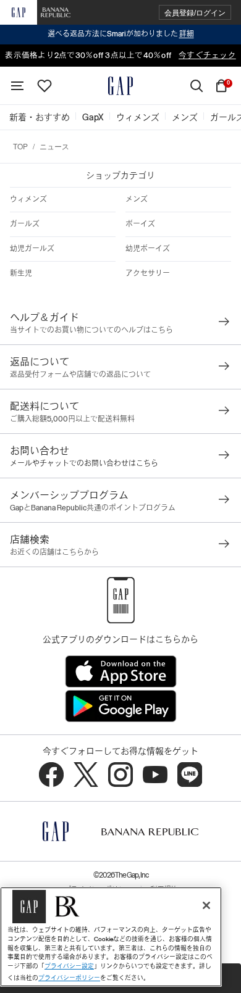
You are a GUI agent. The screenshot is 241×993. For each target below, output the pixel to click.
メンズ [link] (185, 117)
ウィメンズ (28, 199)
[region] (111, 937)
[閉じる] (206, 905)
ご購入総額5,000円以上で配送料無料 (72, 419)
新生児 (21, 273)
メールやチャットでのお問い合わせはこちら (84, 463)
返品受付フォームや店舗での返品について (80, 374)
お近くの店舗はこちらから (54, 552)
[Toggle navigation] (17, 85)
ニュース (54, 146)
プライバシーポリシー (69, 977)
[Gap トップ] (120, 86)
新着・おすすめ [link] (39, 117)
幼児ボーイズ (147, 248)
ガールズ (25, 224)
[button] (194, 13)
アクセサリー (147, 273)
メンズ (136, 199)
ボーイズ (140, 224)
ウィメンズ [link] (137, 117)
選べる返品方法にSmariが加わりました (121, 34)
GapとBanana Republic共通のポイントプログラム (92, 508)
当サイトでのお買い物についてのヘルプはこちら (91, 330)
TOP (20, 146)
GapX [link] (93, 117)
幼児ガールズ (32, 248)
